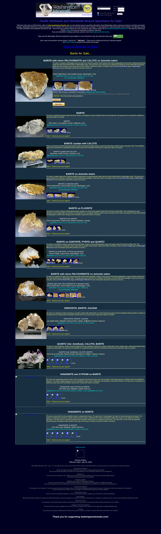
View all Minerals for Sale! (81, 46)
